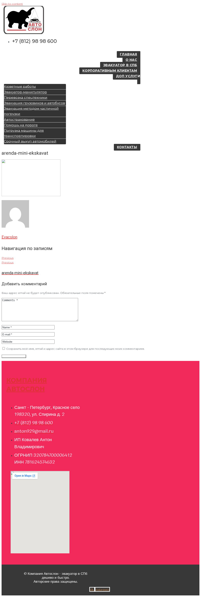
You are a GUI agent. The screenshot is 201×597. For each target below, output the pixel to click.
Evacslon (9, 237)
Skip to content (12, 4)
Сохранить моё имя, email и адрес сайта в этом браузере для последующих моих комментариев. (75, 348)
